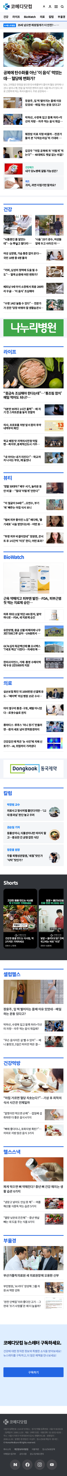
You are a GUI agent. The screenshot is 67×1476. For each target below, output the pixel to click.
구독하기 (33, 1372)
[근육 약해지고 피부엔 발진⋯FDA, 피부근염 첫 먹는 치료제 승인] (33, 578)
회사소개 (7, 1449)
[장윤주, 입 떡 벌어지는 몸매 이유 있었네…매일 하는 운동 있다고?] (12, 102)
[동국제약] (33, 768)
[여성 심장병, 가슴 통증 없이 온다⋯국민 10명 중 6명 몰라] (55, 254)
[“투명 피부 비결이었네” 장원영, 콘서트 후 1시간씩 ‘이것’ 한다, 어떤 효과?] (55, 537)
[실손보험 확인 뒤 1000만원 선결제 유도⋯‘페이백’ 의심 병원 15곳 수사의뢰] (55, 693)
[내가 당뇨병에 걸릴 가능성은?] (14, 168)
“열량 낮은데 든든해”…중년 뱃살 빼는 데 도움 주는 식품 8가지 (21, 1220)
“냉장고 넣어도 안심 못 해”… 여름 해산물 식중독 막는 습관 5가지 (22, 1204)
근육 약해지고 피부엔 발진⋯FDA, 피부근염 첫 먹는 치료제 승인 (32, 600)
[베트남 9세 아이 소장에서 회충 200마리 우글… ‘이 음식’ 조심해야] (55, 288)
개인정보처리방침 (21, 1449)
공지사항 (23, 1453)
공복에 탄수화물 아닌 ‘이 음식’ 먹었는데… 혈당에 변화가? (32, 75)
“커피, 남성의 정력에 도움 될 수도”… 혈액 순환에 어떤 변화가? (20, 272)
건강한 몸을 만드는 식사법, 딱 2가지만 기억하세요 (19, 940)
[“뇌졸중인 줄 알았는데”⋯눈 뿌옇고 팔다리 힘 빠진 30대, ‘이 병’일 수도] (17, 225)
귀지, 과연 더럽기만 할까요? (40, 185)
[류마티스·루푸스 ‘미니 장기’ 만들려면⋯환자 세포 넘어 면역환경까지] (55, 726)
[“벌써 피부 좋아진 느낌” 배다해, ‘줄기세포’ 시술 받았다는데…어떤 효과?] (55, 521)
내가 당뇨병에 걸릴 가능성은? (41, 171)
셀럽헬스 (11, 974)
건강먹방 (11, 1062)
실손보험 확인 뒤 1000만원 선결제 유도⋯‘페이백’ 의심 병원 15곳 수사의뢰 (23, 693)
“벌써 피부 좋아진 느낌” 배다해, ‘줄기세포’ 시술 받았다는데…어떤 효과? (22, 522)
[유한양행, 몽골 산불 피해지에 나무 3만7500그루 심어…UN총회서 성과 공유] (54, 631)
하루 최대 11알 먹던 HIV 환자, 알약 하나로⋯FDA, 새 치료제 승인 (22, 615)
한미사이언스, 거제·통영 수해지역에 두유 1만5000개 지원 (22, 663)
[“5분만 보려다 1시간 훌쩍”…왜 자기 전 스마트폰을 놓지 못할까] (54, 409)
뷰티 (7, 477)
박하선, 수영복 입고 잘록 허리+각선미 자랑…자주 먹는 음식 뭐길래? (43, 119)
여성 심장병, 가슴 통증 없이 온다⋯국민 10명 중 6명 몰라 (22, 255)
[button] (44, 6)
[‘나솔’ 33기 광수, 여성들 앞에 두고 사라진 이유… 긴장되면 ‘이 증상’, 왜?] (49, 225)
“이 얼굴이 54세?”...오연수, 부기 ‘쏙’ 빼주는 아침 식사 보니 (21, 505)
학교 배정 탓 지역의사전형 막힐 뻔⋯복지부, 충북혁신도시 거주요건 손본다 (21, 442)
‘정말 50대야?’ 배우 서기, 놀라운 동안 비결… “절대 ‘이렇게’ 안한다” (22, 488)
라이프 (9, 351)
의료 (7, 682)
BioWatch (13, 556)
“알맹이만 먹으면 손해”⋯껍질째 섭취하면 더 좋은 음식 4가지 (22, 1115)
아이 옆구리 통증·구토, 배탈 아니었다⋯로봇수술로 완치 (22, 710)
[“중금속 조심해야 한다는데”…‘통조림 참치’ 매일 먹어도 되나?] (33, 372)
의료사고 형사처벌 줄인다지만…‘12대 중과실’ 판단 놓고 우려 (26, 812)
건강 (7, 209)
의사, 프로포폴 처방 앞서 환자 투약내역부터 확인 (22, 426)
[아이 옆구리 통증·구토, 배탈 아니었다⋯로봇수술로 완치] (55, 709)
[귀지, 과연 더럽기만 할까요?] (14, 183)
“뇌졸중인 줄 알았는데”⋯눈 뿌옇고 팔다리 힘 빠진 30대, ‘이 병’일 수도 (17, 243)
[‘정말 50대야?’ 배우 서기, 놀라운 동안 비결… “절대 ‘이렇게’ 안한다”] (55, 487)
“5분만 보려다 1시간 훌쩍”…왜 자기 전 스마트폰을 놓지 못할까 (22, 410)
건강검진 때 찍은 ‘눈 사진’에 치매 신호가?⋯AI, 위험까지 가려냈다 (22, 743)
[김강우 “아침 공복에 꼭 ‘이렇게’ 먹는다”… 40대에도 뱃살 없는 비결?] (12, 152)
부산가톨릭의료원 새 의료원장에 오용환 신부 (31, 1275)
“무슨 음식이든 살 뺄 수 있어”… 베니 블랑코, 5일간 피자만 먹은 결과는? (22, 1044)
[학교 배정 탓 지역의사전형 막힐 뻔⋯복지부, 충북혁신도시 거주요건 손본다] (54, 441)
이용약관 (35, 1449)
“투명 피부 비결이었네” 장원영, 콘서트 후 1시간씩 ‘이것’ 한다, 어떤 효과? (23, 538)
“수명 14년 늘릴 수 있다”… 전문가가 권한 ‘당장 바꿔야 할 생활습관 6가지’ (23, 305)
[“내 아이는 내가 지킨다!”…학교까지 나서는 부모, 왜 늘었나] (54, 457)
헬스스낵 (11, 1151)
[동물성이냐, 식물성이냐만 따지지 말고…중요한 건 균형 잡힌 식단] (54, 834)
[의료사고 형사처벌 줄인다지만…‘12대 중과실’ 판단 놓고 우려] (54, 812)
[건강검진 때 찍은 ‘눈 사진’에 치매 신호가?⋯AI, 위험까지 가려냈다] (55, 743)
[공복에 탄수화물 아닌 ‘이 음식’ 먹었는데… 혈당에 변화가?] (33, 49)
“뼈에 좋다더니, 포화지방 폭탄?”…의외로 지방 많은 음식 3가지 (22, 1131)
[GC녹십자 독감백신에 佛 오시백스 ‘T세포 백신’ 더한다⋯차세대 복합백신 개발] (54, 647)
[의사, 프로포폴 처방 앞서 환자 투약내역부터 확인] (54, 425)
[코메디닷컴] (27, 1465)
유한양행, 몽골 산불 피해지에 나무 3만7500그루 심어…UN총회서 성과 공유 (22, 631)
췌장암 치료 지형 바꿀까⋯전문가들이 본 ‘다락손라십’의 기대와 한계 (43, 136)
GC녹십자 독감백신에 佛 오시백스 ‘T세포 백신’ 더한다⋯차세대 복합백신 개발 (22, 647)
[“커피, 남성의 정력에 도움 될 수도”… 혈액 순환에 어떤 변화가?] (55, 271)
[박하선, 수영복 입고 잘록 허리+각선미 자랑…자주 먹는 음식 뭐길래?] (12, 119)
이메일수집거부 (9, 1453)
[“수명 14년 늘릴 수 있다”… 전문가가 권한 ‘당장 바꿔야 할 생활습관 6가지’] (55, 304)
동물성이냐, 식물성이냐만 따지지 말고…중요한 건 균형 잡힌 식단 (26, 835)
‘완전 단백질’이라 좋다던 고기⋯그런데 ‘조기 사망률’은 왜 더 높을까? (22, 1304)
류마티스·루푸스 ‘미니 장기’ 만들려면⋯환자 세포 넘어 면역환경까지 (22, 727)
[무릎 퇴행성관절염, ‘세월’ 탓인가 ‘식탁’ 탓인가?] (54, 857)
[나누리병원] (33, 327)
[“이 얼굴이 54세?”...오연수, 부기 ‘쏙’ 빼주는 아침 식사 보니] (55, 504)
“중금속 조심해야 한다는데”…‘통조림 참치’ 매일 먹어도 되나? (32, 395)
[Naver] (15, 1465)
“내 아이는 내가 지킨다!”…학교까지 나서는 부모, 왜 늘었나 (22, 458)
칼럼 (7, 793)
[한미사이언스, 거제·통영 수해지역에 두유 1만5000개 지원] (54, 662)
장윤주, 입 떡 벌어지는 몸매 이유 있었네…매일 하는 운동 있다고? (43, 102)
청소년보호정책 (48, 1449)
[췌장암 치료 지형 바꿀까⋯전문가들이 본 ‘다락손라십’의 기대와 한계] (12, 135)
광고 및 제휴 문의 (37, 1453)
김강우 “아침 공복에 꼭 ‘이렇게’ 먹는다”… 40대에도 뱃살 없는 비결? (44, 152)
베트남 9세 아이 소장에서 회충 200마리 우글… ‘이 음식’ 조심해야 (23, 289)
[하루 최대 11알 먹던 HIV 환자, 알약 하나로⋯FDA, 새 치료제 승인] (54, 615)
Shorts (10, 882)
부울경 (9, 1240)
